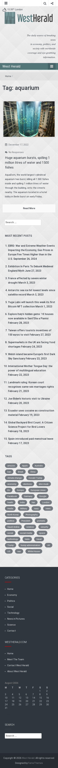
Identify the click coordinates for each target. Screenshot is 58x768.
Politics (11, 601)
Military (23, 508)
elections (27, 484)
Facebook (12, 496)
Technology (13, 613)
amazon (11, 465)
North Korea (13, 514)
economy (11, 484)
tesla (27, 539)
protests (41, 521)
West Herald (11, 66)
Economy (12, 595)
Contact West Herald (18, 665)
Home (8, 76)
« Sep (7, 714)
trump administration (30, 545)
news (48, 508)
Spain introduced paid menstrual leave (30, 438)
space (42, 533)
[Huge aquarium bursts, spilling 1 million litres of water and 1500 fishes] (29, 118)
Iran (33, 502)
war (19, 551)
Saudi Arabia (13, 527)
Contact (11, 630)
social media (26, 533)
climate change (14, 478)
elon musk (43, 484)
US (8, 551)
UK (48, 545)
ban (9, 472)
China (32, 472)
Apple (25, 465)
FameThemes (35, 763)
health (10, 502)
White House (34, 551)
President (25, 521)
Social (10, 607)
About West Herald (17, 671)
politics (10, 521)
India (22, 502)
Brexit (20, 472)
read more (29, 208)
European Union (38, 490)
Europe (20, 490)
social (10, 533)
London (45, 502)
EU (8, 490)
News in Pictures (16, 619)
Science (11, 624)
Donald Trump (35, 478)
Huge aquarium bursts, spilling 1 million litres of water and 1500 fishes (27, 162)
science (30, 527)
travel (39, 539)
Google (42, 496)
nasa (36, 508)
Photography (32, 514)
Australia (39, 465)
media (10, 508)
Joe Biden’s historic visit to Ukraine (29, 398)
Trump (10, 545)
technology (12, 539)
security (44, 527)
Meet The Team (15, 659)
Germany (28, 496)
